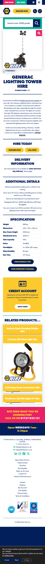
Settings (26, 560)
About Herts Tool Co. (22, 460)
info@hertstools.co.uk (23, 447)
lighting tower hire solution (30, 101)
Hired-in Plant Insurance (22, 476)
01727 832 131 (30, 418)
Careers (22, 482)
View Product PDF (22, 262)
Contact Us (22, 474)
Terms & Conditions (22, 496)
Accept (7, 560)
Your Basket (22, 490)
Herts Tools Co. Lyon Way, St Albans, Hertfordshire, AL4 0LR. (23, 441)
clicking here (9, 556)
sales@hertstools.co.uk (23, 450)
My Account (22, 488)
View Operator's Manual (22, 269)
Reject (17, 560)
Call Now (32, 150)
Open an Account (22, 471)
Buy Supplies (22, 468)
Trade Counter (22, 463)
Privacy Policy (22, 493)
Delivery (22, 485)
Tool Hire (22, 465)
